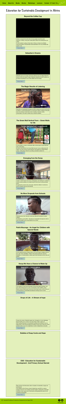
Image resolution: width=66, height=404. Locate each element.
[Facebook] (59, 400)
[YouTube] (62, 400)
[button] (24, 3)
